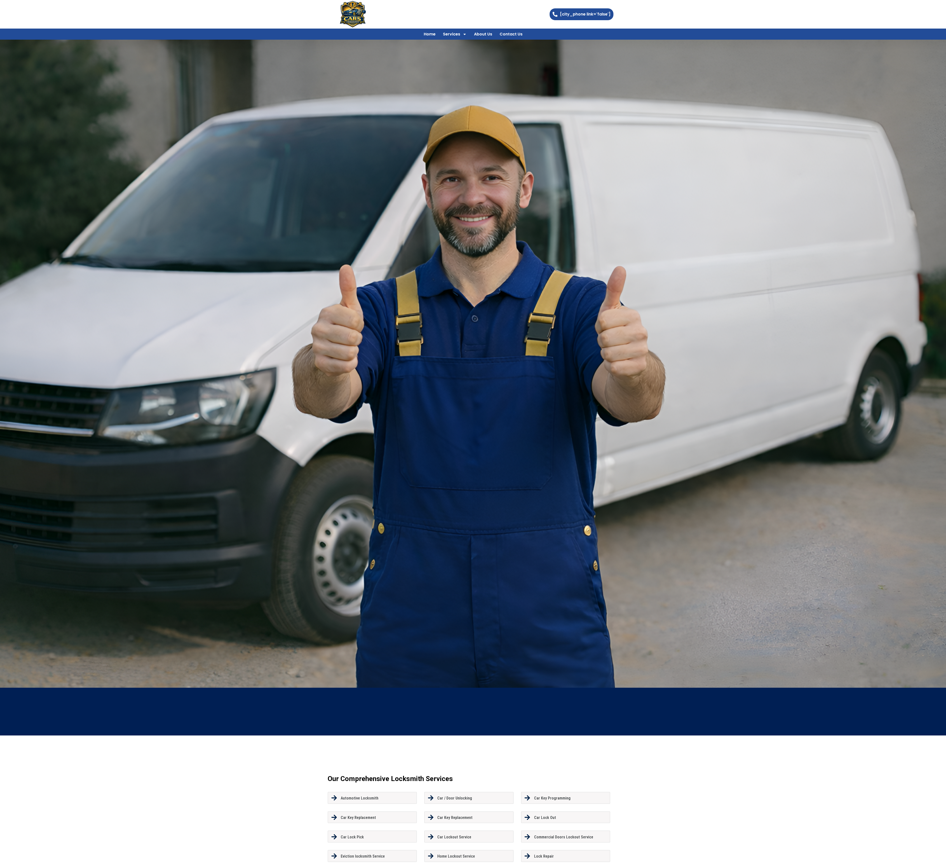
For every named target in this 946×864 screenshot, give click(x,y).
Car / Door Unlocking (454, 798)
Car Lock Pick (352, 837)
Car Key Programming (552, 798)
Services (451, 34)
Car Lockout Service (454, 837)
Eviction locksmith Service (363, 856)
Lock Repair (544, 856)
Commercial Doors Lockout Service (563, 837)
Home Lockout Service (456, 856)
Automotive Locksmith (359, 798)
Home (430, 34)
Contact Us (511, 34)
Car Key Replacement (358, 817)
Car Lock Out (545, 817)
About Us (483, 34)
